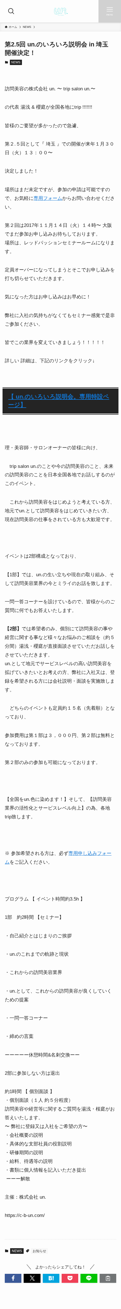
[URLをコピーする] (108, 1278)
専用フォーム (47, 198)
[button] (13, 1278)
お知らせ (39, 1251)
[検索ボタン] (11, 11)
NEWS (15, 62)
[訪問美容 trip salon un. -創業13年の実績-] (60, 11)
